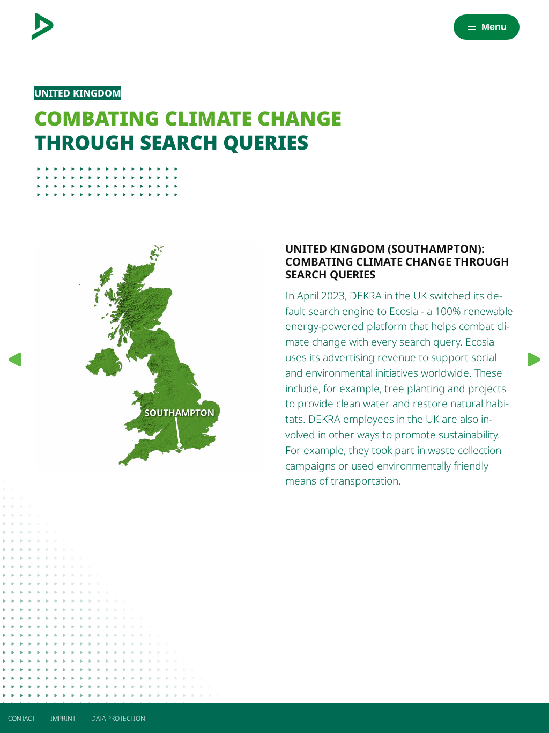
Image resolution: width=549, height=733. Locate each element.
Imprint (63, 718)
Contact (21, 718)
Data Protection (118, 718)
